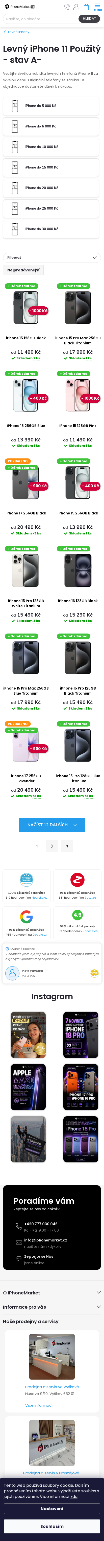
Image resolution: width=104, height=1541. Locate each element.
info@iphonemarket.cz (45, 1240)
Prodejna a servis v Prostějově (51, 1473)
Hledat (89, 18)
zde (73, 1496)
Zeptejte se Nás (38, 1256)
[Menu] (97, 6)
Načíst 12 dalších (48, 825)
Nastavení (52, 1509)
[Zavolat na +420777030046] (67, 7)
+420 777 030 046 (41, 1224)
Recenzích (90, 931)
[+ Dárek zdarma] (78, 307)
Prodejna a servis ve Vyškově (52, 1386)
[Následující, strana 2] (52, 846)
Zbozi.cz (90, 898)
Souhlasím (52, 1526)
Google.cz (40, 935)
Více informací (39, 1405)
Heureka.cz (39, 898)
